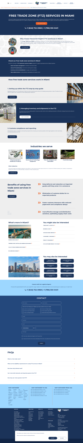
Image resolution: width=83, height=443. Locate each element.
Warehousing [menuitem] (16, 415)
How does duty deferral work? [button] (15, 368)
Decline (62, 438)
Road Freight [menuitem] (16, 413)
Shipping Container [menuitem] (18, 426)
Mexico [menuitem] (20, 395)
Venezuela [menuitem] (26, 395)
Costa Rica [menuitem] (9, 403)
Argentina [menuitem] (21, 394)
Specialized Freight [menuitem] (18, 424)
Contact (65, 3)
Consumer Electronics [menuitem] (31, 416)
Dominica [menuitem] (20, 392)
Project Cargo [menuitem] (17, 423)
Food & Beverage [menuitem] (30, 418)
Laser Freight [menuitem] (50, 425)
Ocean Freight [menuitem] (17, 412)
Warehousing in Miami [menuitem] (18, 416)
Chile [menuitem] (14, 398)
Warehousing (23, 3)
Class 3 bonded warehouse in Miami (50, 271)
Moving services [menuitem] (17, 428)
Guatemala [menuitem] (15, 395)
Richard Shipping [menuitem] (49, 424)
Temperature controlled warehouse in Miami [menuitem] (18, 420)
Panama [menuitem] (15, 389)
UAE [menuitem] (19, 389)
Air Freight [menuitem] (16, 411)
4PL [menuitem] (39, 419)
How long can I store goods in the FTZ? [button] (17, 377)
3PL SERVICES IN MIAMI (13, 250)
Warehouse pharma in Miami (67, 275)
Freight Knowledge (59, 3)
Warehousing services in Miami (24, 7)
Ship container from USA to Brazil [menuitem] (61, 389)
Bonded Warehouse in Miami (67, 266)
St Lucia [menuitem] (25, 393)
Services (16, 3)
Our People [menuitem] (40, 413)
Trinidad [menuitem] (25, 396)
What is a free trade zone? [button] (14, 359)
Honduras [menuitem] (15, 394)
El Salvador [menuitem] (25, 390)
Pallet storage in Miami (67, 271)
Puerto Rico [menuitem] (10, 398)
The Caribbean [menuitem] (10, 392)
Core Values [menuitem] (40, 415)
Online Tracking (71, 3)
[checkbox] (41, 310)
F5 (44, 441)
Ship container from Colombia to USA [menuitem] (38, 391)
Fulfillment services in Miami (67, 261)
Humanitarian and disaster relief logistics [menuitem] (19, 430)
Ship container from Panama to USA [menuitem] (38, 392)
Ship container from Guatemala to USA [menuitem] (39, 395)
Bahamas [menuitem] (10, 394)
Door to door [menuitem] (16, 427)
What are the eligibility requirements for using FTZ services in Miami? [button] (25, 363)
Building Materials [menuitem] (30, 420)
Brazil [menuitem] (14, 397)
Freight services (7, 7)
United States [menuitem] (9, 390)
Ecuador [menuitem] (15, 392)
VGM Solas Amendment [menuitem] (50, 412)
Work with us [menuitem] (40, 418)
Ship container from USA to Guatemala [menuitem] (62, 391)
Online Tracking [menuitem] (51, 415)
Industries (52, 3)
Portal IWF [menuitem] (50, 413)
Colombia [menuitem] (10, 404)
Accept (52, 438)
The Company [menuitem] (41, 412)
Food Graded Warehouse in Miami (50, 261)
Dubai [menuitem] (14, 391)
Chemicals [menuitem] (31, 413)
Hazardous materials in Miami (50, 275)
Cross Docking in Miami (50, 266)
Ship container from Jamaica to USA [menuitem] (38, 389)
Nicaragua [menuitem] (21, 391)
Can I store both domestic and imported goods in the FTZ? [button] (22, 373)
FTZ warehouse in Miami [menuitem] (19, 421)
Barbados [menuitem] (21, 397)
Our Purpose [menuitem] (40, 411)
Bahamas (30, 3)
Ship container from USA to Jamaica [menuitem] (61, 392)
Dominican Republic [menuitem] (10, 400)
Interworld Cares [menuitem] (40, 417)
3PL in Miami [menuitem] (16, 422)
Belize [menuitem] (25, 399)
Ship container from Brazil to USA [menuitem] (38, 394)
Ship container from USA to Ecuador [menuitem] (61, 394)
